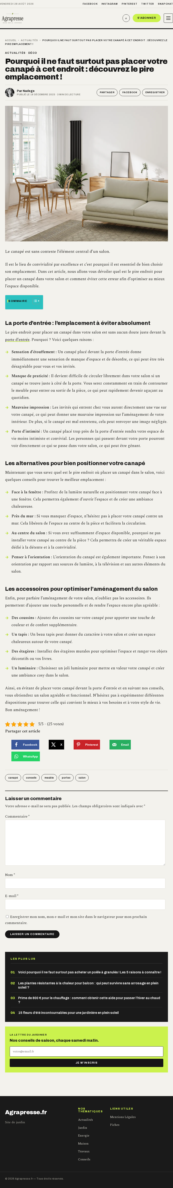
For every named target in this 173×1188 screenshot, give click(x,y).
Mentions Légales (123, 1117)
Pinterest (130, 4)
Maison (83, 1143)
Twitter (147, 4)
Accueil (10, 40)
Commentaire (17, 816)
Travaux (83, 1151)
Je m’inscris (86, 1062)
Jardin (82, 1127)
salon (81, 777)
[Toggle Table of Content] (34, 300)
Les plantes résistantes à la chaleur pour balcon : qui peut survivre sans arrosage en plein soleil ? (88, 985)
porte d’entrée (17, 340)
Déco (32, 52)
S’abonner (146, 17)
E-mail (11, 896)
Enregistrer (155, 92)
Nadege (29, 91)
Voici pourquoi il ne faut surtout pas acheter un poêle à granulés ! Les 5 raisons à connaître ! (89, 972)
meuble (49, 777)
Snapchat (165, 4)
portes (66, 777)
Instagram (109, 4)
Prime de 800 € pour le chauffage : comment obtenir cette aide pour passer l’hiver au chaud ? (89, 1000)
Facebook (90, 4)
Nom (10, 875)
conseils (31, 777)
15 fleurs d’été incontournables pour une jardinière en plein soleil (68, 1012)
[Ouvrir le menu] (168, 18)
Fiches (114, 1124)
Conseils (84, 1159)
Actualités (29, 40)
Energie (83, 1135)
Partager (107, 92)
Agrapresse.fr (26, 1112)
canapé (13, 777)
